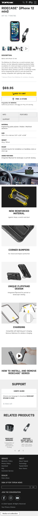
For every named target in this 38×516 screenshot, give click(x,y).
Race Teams (23, 468)
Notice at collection (10, 513)
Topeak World (23, 466)
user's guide (19, 391)
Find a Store (5, 478)
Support (6, 119)
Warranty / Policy (7, 461)
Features (24, 115)
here (19, 104)
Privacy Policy (6, 463)
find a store (21, 99)
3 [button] (19, 182)
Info (4, 115)
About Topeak (23, 461)
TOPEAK (8, 2)
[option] (19, 174)
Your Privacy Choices (8, 507)
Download (5, 466)
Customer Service (7, 471)
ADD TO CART (20, 94)
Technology (23, 463)
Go (33, 487)
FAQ (3, 468)
